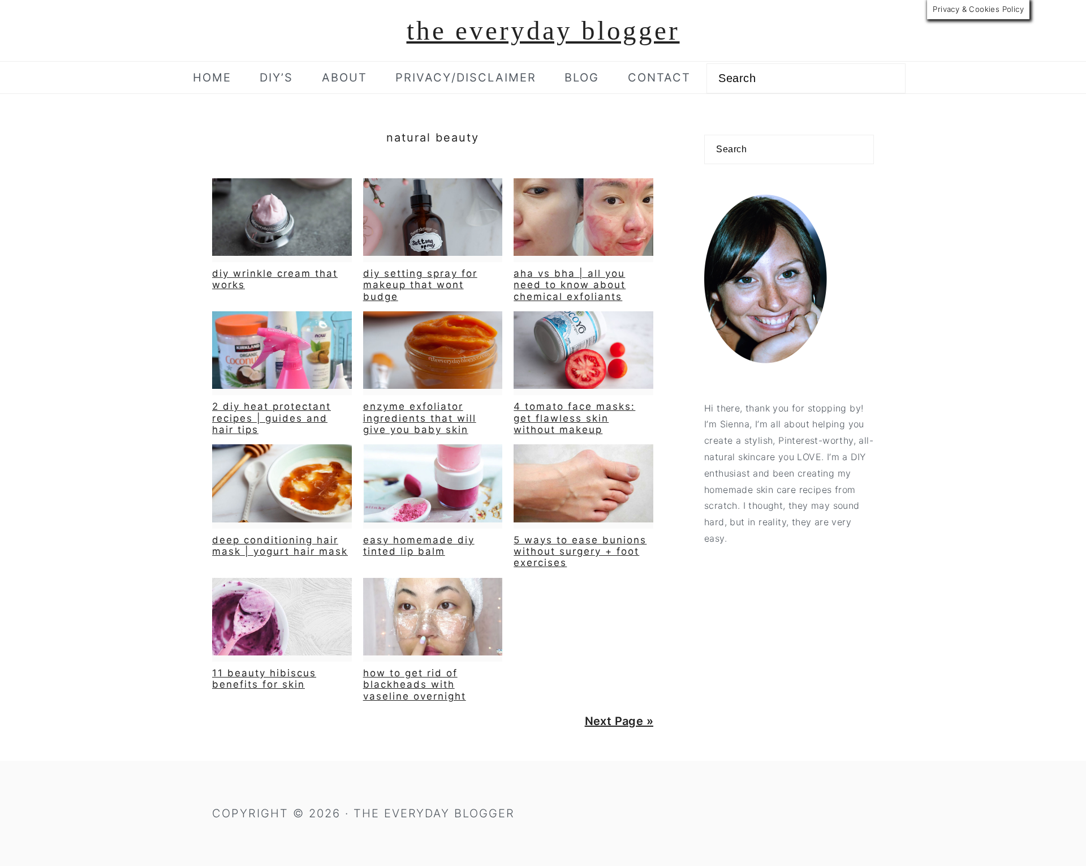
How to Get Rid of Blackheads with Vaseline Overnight (414, 684)
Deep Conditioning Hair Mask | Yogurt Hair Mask (280, 545)
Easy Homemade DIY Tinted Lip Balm (419, 545)
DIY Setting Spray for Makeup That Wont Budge (420, 285)
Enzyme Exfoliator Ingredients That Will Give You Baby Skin (419, 418)
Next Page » (619, 721)
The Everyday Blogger (543, 30)
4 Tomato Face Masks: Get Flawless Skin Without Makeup (574, 418)
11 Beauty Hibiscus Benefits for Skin (264, 678)
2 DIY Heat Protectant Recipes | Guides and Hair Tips (271, 418)
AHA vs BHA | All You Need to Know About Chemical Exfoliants (570, 285)
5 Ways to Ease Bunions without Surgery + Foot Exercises (580, 551)
